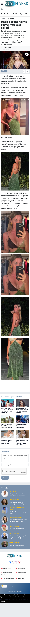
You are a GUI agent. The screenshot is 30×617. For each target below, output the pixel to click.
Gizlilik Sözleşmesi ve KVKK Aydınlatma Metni (14, 599)
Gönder (5, 478)
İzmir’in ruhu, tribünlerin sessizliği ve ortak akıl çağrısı (18, 503)
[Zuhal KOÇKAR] (4, 527)
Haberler (3, 18)
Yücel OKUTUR (14, 543)
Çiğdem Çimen (14, 500)
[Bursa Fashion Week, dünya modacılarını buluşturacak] (22, 419)
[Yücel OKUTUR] (4, 544)
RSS (5, 586)
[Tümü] (28, 488)
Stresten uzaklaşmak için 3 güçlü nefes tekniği (18, 537)
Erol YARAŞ (13, 491)
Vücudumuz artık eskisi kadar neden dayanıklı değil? (18, 520)
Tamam (3, 601)
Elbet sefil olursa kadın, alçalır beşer (19, 512)
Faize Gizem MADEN (16, 517)
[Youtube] (19, 562)
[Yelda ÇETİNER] (4, 536)
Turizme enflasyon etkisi (17, 545)
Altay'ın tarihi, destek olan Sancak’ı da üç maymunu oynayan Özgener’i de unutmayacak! (18, 495)
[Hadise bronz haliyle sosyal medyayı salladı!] (15, 60)
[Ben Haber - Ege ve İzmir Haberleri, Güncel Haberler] (16, 4)
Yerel (3, 14)
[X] (13, 562)
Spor (22, 14)
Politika (15, 14)
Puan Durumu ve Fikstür (6, 573)
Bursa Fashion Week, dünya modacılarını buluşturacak (22, 426)
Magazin (11, 18)
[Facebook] (10, 562)
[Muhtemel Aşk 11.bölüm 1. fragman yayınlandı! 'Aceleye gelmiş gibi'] (7, 403)
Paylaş (5, 71)
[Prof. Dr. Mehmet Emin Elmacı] (4, 510)
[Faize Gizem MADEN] (4, 519)
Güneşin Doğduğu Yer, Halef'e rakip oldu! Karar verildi (6, 426)
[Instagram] (16, 562)
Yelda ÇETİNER (14, 533)
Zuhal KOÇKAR (14, 526)
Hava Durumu (6, 568)
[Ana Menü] (2, 4)
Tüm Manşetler (22, 572)
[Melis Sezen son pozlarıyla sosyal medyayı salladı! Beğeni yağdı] (7, 434)
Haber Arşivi (21, 578)
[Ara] (2, 9)
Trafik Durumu (21, 568)
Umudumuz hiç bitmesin (17, 528)
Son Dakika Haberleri (8, 578)
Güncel (9, 14)
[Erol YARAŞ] (4, 494)
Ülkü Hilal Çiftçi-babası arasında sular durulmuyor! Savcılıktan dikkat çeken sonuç (22, 441)
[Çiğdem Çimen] (4, 502)
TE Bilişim (19, 591)
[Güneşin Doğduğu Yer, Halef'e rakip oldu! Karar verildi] (7, 419)
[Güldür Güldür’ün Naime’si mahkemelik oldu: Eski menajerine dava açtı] (22, 403)
